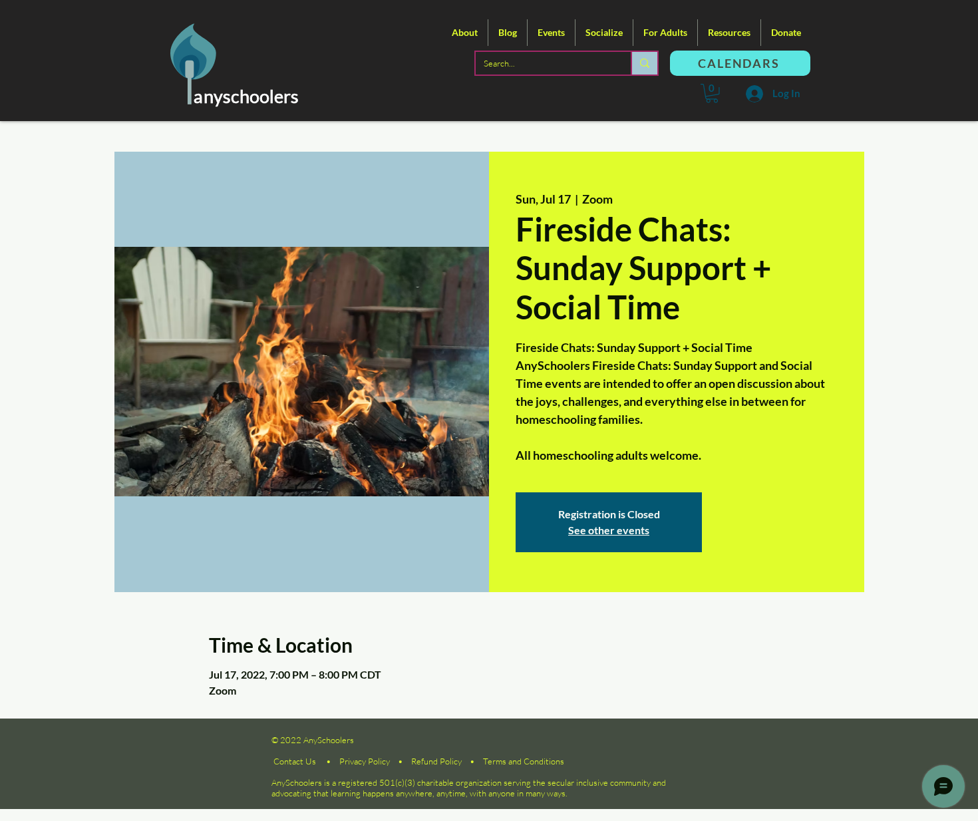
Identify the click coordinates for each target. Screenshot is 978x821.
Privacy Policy (364, 761)
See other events (608, 530)
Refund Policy (436, 761)
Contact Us (294, 761)
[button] (465, 32)
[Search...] (644, 63)
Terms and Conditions (523, 761)
